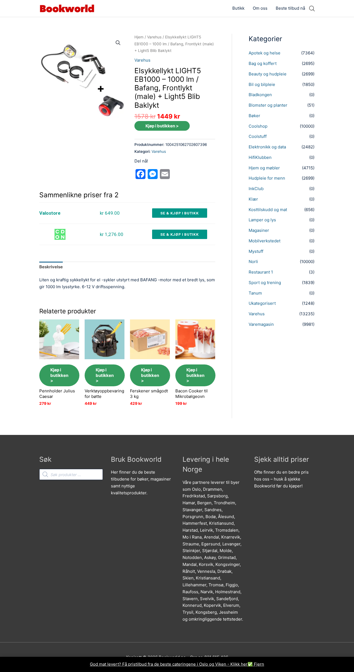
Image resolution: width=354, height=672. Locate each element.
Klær (253, 199)
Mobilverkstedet (264, 240)
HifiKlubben (260, 157)
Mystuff (256, 251)
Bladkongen (260, 94)
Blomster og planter (268, 105)
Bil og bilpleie (262, 84)
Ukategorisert (262, 303)
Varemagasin (261, 324)
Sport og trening (265, 282)
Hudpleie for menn (267, 178)
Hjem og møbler (264, 167)
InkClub (256, 188)
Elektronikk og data (267, 146)
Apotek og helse (264, 53)
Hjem (139, 37)
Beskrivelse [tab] (51, 266)
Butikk (238, 8)
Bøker (254, 115)
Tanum (255, 293)
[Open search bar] (312, 8)
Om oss (260, 8)
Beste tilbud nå (290, 8)
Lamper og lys (262, 219)
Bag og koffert (263, 63)
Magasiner (259, 230)
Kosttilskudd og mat (268, 209)
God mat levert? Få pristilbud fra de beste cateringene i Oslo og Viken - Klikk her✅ (172, 664)
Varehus (154, 37)
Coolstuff (258, 136)
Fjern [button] (259, 664)
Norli (253, 261)
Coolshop (258, 126)
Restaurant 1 (261, 272)
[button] (118, 43)
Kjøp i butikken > (162, 125)
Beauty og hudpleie (268, 74)
